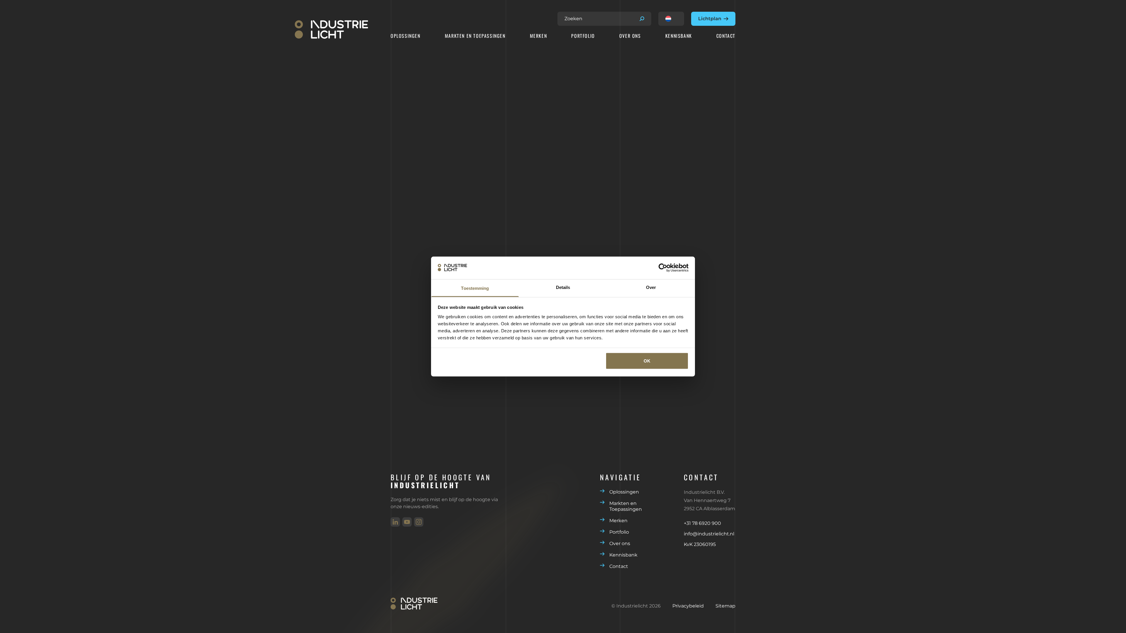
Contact (725, 36)
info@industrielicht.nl (709, 534)
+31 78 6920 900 (702, 523)
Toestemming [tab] (475, 287)
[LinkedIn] (395, 522)
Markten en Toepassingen (475, 36)
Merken (538, 36)
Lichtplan (709, 18)
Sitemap (725, 606)
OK (647, 360)
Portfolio (583, 36)
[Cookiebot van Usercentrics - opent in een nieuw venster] (663, 267)
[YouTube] (407, 522)
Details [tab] (563, 287)
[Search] (642, 18)
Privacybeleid (688, 606)
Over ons (630, 36)
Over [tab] (651, 287)
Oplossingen (405, 36)
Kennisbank (678, 36)
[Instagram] (418, 522)
